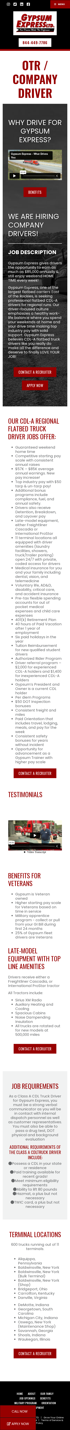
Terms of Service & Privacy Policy (45, 1422)
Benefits (35, 192)
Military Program (25, 1403)
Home (20, 1394)
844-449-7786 (35, 42)
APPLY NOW (35, 385)
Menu (61, 4)
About (32, 1394)
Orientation (48, 1403)
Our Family (46, 1394)
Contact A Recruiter (35, 372)
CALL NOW (19, 1411)
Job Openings (27, 1398)
